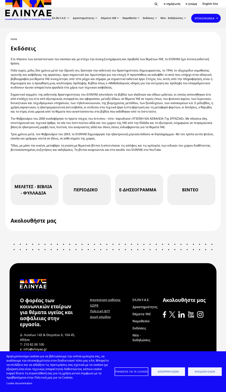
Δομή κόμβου (100, 317)
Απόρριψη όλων (168, 371)
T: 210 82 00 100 (32, 344)
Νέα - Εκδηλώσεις (171, 18)
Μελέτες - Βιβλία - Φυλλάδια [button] (33, 190)
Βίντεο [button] (190, 190)
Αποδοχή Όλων (205, 371)
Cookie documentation (19, 383)
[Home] (29, 10)
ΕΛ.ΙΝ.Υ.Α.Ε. (59, 18)
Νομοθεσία (129, 18)
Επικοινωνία (205, 18)
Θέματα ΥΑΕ (108, 18)
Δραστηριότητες (83, 18)
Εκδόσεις (148, 18)
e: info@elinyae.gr (33, 349)
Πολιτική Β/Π (100, 311)
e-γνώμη (191, 4)
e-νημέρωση (172, 4)
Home (14, 39)
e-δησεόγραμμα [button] (137, 190)
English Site (210, 4)
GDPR (94, 305)
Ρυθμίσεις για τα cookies (131, 371)
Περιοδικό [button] (86, 190)
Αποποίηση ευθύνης (105, 300)
